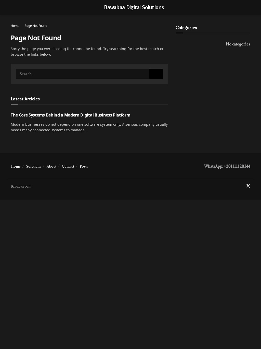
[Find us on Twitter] (248, 186)
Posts (84, 166)
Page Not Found (36, 26)
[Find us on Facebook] (241, 186)
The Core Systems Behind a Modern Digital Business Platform (70, 115)
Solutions (33, 166)
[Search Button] (156, 74)
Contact (68, 166)
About (51, 166)
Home (15, 26)
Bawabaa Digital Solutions (134, 7)
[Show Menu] (13, 7)
